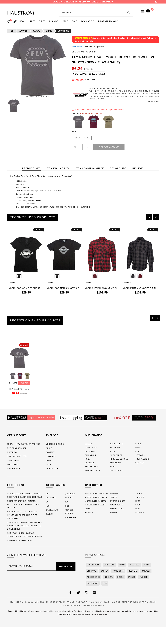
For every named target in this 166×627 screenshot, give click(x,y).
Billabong (90, 451)
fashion (143, 577)
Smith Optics (116, 470)
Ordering (12, 452)
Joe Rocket (116, 455)
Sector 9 (139, 455)
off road (91, 571)
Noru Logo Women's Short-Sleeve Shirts (26, 288)
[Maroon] (93, 121)
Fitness (89, 512)
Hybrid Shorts (117, 501)
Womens (139, 512)
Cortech (139, 463)
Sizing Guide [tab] (118, 168)
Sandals (139, 497)
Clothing (114, 494)
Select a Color (109, 147)
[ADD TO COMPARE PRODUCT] (14, 230)
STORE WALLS (55, 485)
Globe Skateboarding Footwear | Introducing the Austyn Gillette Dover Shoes (24, 525)
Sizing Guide (13, 460)
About (49, 448)
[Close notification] (156, 2)
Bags (138, 505)
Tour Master (142, 459)
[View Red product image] (140, 275)
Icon (112, 451)
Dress (120, 577)
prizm (146, 565)
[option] (26, 266)
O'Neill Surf (91, 448)
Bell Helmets (92, 467)
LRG (137, 451)
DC (47, 502)
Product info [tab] (31, 168)
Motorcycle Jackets (96, 501)
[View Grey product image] (133, 275)
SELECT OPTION (26, 303)
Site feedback (14, 468)
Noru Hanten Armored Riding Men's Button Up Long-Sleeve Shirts (140, 288)
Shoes (138, 494)
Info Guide (12, 464)
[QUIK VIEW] (17, 230)
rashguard (92, 583)
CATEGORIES (93, 485)
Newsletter (52, 468)
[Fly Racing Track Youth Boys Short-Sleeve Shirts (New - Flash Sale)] (19, 358)
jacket (131, 577)
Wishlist (50, 464)
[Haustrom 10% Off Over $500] (135, 418)
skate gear (118, 571)
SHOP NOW (107, 2)
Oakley (88, 444)
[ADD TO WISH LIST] (10, 230)
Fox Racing (116, 463)
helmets (133, 571)
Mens (138, 509)
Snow (88, 509)
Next (68, 105)
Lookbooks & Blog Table (19, 540)
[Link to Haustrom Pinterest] (94, 592)
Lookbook (51, 456)
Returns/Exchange (16, 448)
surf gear (109, 565)
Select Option (19, 398)
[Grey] (78, 121)
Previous (6, 105)
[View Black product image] (19, 275)
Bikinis (113, 512)
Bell (48, 494)
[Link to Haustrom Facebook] (70, 592)
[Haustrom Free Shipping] (83, 417)
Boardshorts (117, 509)
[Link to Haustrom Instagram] (86, 592)
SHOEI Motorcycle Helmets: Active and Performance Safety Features (24, 504)
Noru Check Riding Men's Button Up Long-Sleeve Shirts (102, 288)
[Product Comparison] (15, 22)
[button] (78, 80)
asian (122, 565)
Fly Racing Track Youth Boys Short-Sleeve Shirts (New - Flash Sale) (19, 389)
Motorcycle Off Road (96, 494)
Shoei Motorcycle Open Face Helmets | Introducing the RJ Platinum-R (22, 515)
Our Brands (93, 435)
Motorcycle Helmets (96, 497)
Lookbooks (15, 485)
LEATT (138, 444)
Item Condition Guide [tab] (90, 168)
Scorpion (115, 448)
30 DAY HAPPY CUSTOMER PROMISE (23, 444)
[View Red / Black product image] (95, 275)
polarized (134, 565)
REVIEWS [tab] (138, 168)
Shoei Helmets (92, 470)
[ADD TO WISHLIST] (10, 340)
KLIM (112, 467)
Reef (137, 448)
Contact (50, 452)
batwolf (146, 571)
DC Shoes (89, 463)
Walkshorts (116, 505)
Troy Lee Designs (119, 459)
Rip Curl (69, 498)
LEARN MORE (153, 101)
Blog (48, 460)
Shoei (67, 506)
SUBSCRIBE (65, 566)
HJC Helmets (116, 444)
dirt (105, 583)
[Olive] (108, 121)
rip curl (109, 577)
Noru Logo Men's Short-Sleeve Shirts (64, 288)
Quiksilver (90, 455)
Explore (52, 435)
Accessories (93, 577)
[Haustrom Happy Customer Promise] (31, 417)
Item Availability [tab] (58, 168)
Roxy (87, 459)
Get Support (16, 435)
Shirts (113, 497)
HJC (48, 506)
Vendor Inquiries (55, 444)
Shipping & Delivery (17, 456)
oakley (104, 571)
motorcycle (93, 565)
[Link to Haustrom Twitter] (78, 592)
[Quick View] (18, 340)
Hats (137, 501)
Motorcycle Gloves (95, 505)
